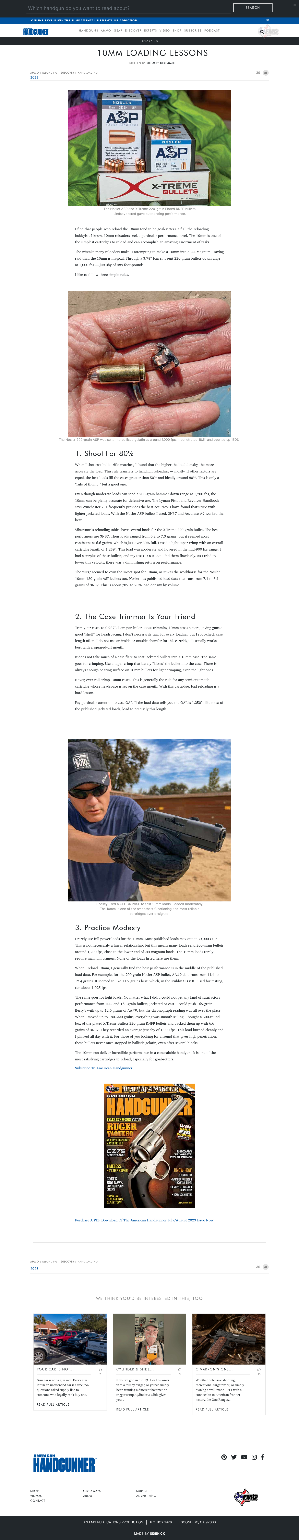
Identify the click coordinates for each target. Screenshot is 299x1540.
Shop (177, 30)
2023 (34, 77)
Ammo (106, 30)
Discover (133, 30)
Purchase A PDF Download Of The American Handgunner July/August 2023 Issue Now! (145, 1220)
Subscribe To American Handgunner (103, 1068)
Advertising (146, 1496)
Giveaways (92, 1491)
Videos (36, 1496)
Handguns (88, 30)
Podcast (212, 30)
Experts (150, 30)
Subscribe (193, 30)
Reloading (150, 41)
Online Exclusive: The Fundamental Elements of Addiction (84, 20)
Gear (118, 30)
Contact (37, 1500)
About (88, 1496)
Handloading (87, 72)
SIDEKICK (157, 1533)
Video (165, 30)
